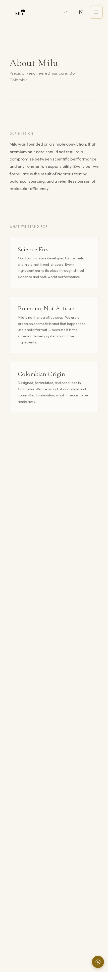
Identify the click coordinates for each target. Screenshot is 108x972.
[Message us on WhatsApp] (98, 962)
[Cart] (81, 12)
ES (66, 12)
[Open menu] (96, 12)
